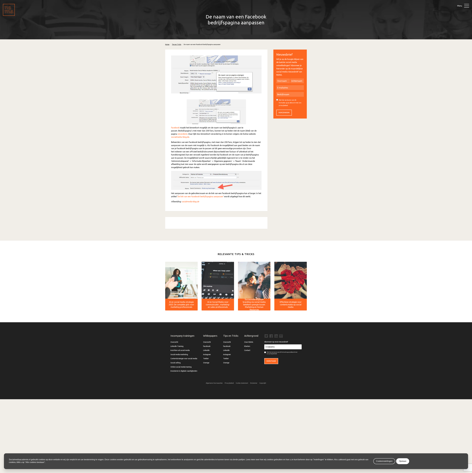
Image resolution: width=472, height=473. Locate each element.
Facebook (175, 128)
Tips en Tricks (176, 44)
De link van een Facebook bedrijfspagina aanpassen (200, 196)
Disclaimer (253, 383)
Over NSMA (248, 342)
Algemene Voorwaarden (214, 383)
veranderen (183, 134)
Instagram (207, 354)
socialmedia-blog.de (180, 137)
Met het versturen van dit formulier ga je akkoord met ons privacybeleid (290, 102)
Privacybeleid (229, 383)
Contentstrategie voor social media (183, 359)
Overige (206, 363)
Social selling (175, 363)
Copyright (262, 383)
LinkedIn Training (176, 346)
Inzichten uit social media (180, 350)
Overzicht (174, 342)
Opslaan (402, 461)
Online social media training (181, 367)
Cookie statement (242, 383)
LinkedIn (206, 350)
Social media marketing (179, 354)
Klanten (247, 346)
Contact (247, 350)
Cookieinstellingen (384, 461)
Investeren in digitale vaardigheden (183, 371)
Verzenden (284, 112)
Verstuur (271, 361)
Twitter (206, 359)
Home (167, 44)
